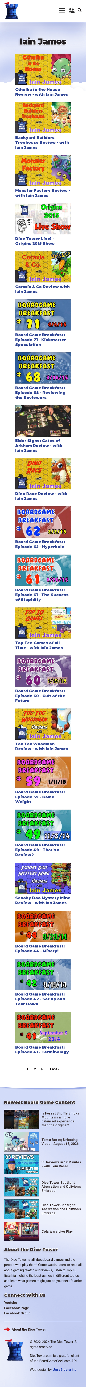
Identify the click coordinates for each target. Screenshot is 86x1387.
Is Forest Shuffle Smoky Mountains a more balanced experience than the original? (60, 1119)
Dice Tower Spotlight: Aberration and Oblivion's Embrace (61, 1187)
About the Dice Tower (29, 1329)
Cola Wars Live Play (57, 1231)
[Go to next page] (42, 1069)
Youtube (10, 1303)
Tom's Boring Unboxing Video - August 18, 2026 (60, 1142)
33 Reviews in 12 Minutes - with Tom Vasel (61, 1164)
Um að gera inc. (65, 1370)
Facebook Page (16, 1308)
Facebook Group (17, 1313)
